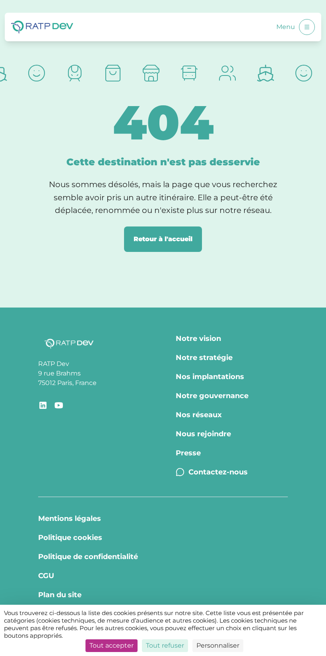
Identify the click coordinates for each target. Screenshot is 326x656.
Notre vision (198, 338)
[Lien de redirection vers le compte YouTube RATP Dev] (59, 405)
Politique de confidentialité (88, 556)
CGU (46, 575)
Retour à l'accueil (163, 239)
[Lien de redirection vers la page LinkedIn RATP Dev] (43, 405)
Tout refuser (165, 645)
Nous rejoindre (203, 434)
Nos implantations (210, 376)
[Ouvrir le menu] (307, 27)
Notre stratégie (204, 357)
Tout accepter (111, 645)
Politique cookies (70, 537)
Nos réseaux (199, 414)
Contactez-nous (218, 472)
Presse (188, 453)
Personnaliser (217, 645)
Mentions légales (69, 518)
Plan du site (60, 594)
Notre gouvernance (212, 395)
